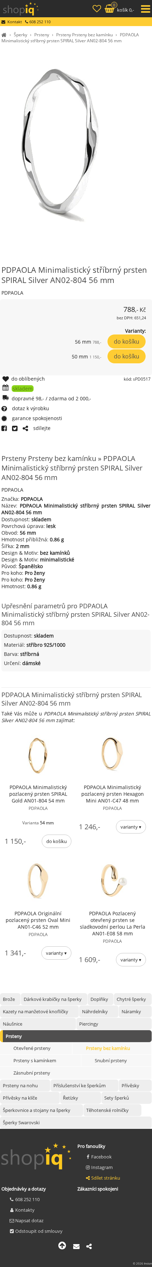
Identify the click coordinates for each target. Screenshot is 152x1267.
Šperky (20, 35)
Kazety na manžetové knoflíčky (35, 1011)
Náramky (131, 1011)
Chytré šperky (131, 999)
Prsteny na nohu (20, 1085)
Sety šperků (116, 1098)
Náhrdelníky (95, 1011)
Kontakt (14, 21)
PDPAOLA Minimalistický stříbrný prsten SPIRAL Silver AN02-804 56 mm (70, 38)
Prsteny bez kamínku (108, 1048)
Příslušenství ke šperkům (79, 1085)
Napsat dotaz (29, 1220)
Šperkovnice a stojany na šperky (36, 1110)
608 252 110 (27, 1199)
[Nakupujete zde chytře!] (4, 34)
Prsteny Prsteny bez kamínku (84, 35)
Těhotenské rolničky (107, 1110)
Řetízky (70, 1098)
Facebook (101, 1157)
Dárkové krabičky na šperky (53, 999)
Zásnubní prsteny (31, 1073)
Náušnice (12, 1024)
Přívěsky (130, 1085)
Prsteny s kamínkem (34, 1060)
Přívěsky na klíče (20, 1098)
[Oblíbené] (98, 9)
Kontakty (25, 1210)
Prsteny (41, 35)
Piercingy (88, 1024)
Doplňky (99, 999)
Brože (9, 999)
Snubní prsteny (111, 1060)
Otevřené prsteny (32, 1048)
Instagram (102, 1167)
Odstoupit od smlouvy (39, 1231)
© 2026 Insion (142, 1263)
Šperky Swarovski (21, 1122)
